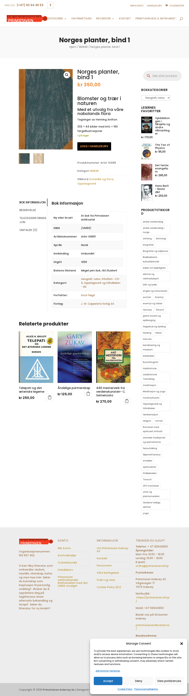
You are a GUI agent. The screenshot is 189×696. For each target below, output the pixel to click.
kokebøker (148, 355)
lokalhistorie (150, 368)
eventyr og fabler (152, 303)
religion (147, 420)
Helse (158, 332)
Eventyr (159, 297)
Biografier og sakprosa (155, 251)
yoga (146, 513)
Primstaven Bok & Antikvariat (155, 18)
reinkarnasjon (150, 414)
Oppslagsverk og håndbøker (152, 406)
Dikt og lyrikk (150, 284)
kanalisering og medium (151, 347)
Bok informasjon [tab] (32, 202)
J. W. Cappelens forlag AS (97, 304)
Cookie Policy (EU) (109, 587)
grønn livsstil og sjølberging (152, 318)
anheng (147, 238)
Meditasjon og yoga (154, 391)
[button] (181, 643)
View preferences (169, 681)
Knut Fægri (88, 295)
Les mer (49, 397)
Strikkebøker (150, 473)
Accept (108, 681)
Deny (138, 681)
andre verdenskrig (153, 221)
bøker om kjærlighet (154, 267)
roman (159, 420)
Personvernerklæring (146, 689)
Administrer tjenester (108, 670)
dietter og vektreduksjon (151, 276)
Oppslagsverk (86, 183)
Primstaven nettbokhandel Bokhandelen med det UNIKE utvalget (73, 581)
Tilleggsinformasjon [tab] (32, 220)
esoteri (147, 297)
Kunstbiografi (150, 362)
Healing (147, 332)
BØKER (83, 47)
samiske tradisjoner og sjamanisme (154, 440)
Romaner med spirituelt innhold (152, 429)
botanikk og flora (101, 179)
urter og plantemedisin (151, 494)
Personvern (104, 565)
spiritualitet (149, 466)
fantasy (147, 309)
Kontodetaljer (67, 555)
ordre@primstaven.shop (152, 566)
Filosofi (160, 309)
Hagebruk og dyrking (154, 326)
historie (147, 339)
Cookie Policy (125, 689)
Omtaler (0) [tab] (28, 230)
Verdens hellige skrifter (151, 505)
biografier (148, 244)
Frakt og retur (106, 580)
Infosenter (103, 18)
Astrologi (161, 238)
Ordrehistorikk (67, 562)
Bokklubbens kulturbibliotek (151, 259)
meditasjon (149, 385)
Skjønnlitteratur (152, 454)
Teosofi (147, 479)
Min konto (137, 5)
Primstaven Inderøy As (59, 690)
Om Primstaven (81, 18)
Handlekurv (154, 5)
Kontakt (125, 18)
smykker (147, 460)
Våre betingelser (108, 573)
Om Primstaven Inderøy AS (112, 549)
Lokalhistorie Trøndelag (150, 376)
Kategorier (55, 18)
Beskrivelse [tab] (27, 210)
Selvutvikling (150, 448)
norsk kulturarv (151, 397)
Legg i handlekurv (94, 146)
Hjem (72, 47)
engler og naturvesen (155, 290)
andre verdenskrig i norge (153, 230)
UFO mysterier (151, 485)
